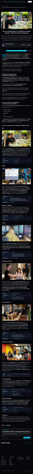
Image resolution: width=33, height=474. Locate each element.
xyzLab (5, 70)
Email (3, 435)
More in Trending (28, 442)
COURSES (9, 1)
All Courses (27, 457)
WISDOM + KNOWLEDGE (15, 1)
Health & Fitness (11, 464)
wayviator (9, 70)
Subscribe (27, 437)
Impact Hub (4, 362)
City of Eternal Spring (15, 54)
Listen (29, 44)
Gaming (10, 462)
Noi (2, 148)
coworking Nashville (11, 97)
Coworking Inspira (5, 380)
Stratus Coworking (5, 400)
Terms (27, 470)
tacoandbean (19, 70)
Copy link (8, 425)
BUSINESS (21, 1)
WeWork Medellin (5, 207)
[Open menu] (2, 2)
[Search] (24, 2)
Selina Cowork (5, 186)
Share (3, 425)
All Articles (10, 458)
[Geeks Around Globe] (2, 457)
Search (10, 465)
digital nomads (15, 57)
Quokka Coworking (6, 281)
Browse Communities (21, 457)
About (22, 470)
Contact (30, 1)
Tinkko (3, 243)
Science (10, 461)
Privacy (25, 470)
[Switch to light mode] (26, 2)
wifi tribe (13, 70)
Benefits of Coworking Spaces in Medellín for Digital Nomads (16, 50)
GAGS (5, 1)
